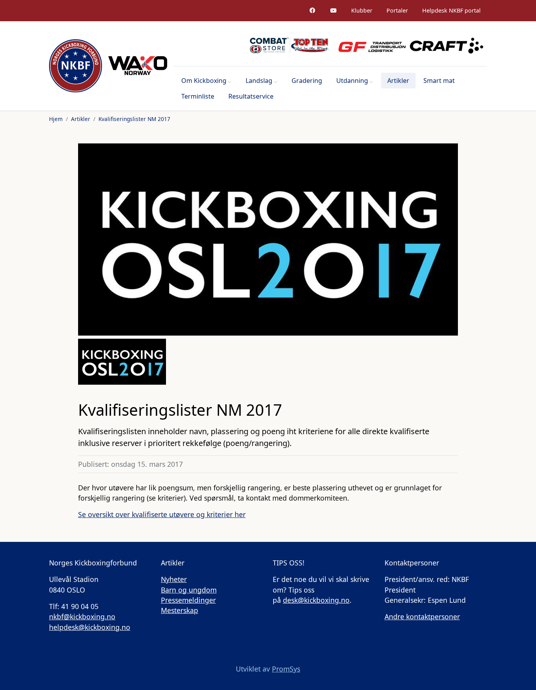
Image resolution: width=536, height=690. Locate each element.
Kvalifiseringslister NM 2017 (134, 119)
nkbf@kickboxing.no (82, 616)
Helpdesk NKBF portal (451, 10)
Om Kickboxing (203, 80)
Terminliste (197, 96)
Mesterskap (179, 610)
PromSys (286, 668)
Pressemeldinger (188, 600)
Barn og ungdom (189, 590)
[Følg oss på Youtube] (333, 10)
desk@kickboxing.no (316, 600)
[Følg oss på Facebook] (312, 10)
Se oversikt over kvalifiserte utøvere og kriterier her (162, 514)
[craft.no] (446, 45)
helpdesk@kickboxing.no (89, 627)
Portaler (397, 10)
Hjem (56, 119)
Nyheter (174, 579)
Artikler (398, 80)
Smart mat (439, 80)
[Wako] (137, 65)
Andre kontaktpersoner (422, 616)
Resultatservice (250, 96)
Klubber (361, 10)
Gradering (307, 80)
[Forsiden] (75, 65)
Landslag (259, 80)
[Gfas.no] (369, 45)
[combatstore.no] (289, 45)
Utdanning (352, 80)
